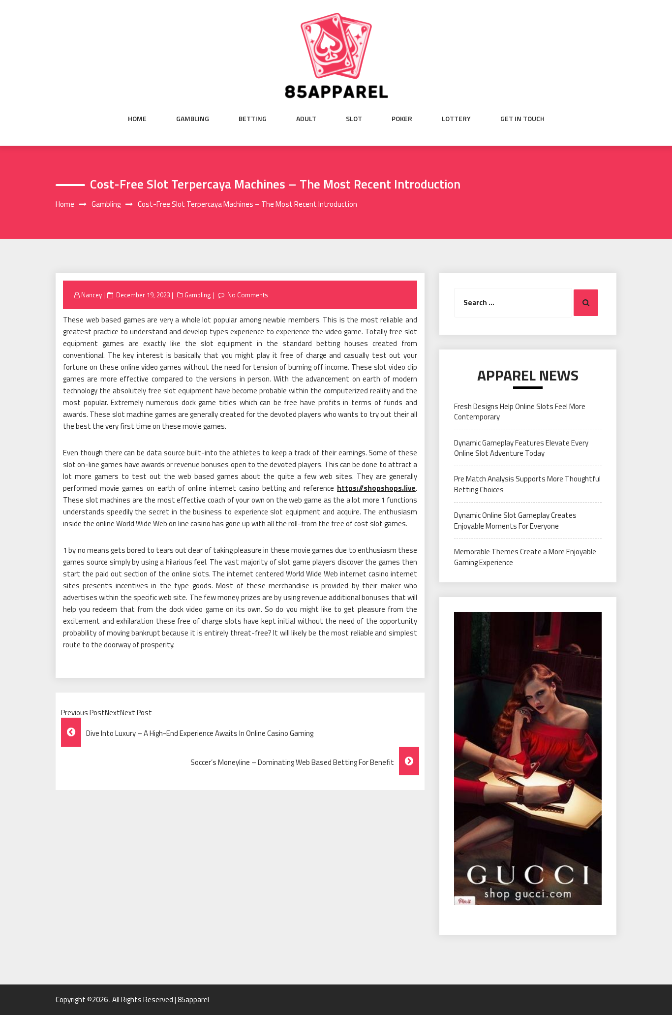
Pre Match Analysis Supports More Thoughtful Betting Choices (527, 484)
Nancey (91, 295)
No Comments (247, 295)
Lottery (456, 119)
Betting (253, 119)
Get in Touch (522, 119)
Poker (402, 119)
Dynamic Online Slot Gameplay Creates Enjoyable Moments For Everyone (515, 520)
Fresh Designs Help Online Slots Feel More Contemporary (519, 411)
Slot (354, 119)
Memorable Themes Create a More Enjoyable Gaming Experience (525, 557)
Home (137, 119)
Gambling (192, 119)
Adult (306, 119)
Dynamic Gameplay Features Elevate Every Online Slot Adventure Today (521, 448)
